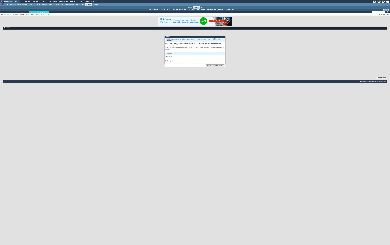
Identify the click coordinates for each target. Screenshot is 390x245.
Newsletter (63, 1)
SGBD (77, 4)
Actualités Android (154, 9)
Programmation (69, 4)
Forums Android (165, 9)
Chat (55, 1)
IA (34, 4)
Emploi (72, 1)
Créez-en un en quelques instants (208, 43)
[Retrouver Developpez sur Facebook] (388, 10)
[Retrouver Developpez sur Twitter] (386, 10)
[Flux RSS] (384, 10)
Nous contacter (364, 81)
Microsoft (44, 4)
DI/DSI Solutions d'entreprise (18, 4)
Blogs (48, 1)
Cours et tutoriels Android (179, 9)
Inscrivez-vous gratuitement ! (39, 12)
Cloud (30, 4)
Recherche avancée (384, 14)
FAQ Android (191, 9)
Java (50, 4)
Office (82, 4)
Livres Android (201, 9)
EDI (62, 4)
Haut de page (382, 81)
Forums (27, 1)
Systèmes (95, 4)
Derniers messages (6, 14)
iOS (202, 7)
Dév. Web (56, 4)
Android (196, 7)
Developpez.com (373, 81)
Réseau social (23, 14)
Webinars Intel (230, 9)
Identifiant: (168, 56)
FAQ (43, 1)
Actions (15, 14)
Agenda (37, 14)
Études (80, 1)
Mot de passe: (169, 61)
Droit (87, 1)
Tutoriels (36, 1)
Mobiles (88, 4)
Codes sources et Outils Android (215, 9)
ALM (38, 4)
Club (93, 1)
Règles (47, 14)
